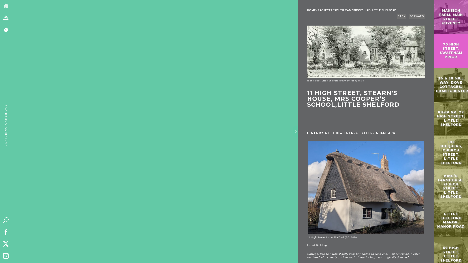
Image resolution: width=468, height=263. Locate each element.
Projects (325, 10)
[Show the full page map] (6, 18)
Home (311, 10)
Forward (417, 16)
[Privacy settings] (6, 30)
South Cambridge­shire (352, 10)
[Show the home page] (6, 6)
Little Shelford (384, 10)
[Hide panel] (295, 131)
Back (401, 16)
